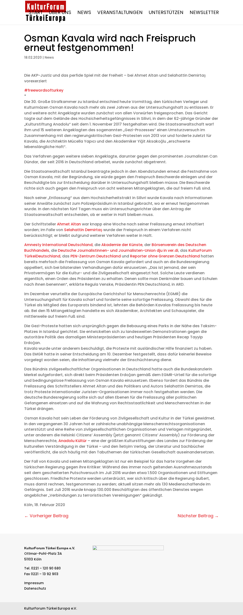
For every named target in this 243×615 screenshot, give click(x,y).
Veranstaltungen (120, 13)
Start (36, 13)
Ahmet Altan (69, 224)
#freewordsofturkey (43, 90)
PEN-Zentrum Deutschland (95, 256)
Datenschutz (35, 588)
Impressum (34, 583)
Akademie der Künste (121, 244)
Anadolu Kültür (72, 440)
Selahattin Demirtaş (83, 230)
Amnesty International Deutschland (58, 244)
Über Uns (60, 13)
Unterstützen (166, 13)
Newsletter (204, 13)
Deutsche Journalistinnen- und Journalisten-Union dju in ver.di (118, 250)
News (84, 13)
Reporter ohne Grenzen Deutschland (165, 256)
